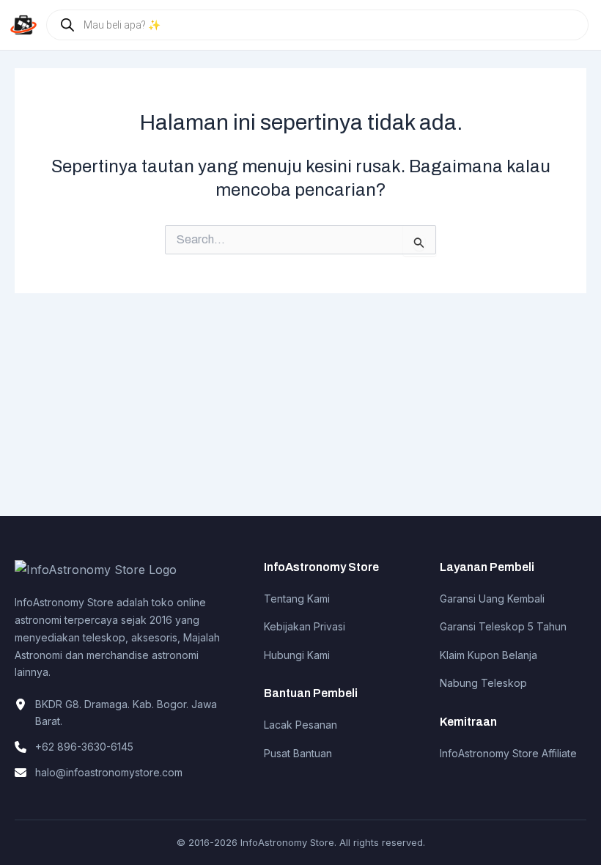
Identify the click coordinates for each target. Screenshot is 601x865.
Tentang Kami (297, 598)
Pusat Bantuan (298, 753)
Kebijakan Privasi (304, 626)
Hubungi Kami (297, 655)
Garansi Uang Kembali (492, 598)
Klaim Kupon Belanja (488, 655)
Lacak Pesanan (300, 724)
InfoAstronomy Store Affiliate (508, 753)
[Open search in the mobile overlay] (317, 25)
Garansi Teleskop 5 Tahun (503, 626)
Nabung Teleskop (483, 683)
